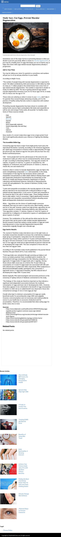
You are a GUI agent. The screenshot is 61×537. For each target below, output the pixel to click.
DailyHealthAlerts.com (14, 535)
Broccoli (8, 119)
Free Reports (50, 9)
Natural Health (28, 9)
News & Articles (40, 9)
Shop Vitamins (8, 9)
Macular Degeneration (22, 55)
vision (39, 97)
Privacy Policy (7, 530)
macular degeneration (41, 61)
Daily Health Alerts (11, 55)
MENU (6, 2)
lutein (26, 172)
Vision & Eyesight (7, 12)
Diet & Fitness (18, 9)
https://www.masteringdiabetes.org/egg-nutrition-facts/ (24, 318)
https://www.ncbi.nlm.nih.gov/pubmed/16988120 (21, 320)
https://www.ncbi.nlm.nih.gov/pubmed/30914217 (21, 322)
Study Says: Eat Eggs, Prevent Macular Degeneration (21, 19)
